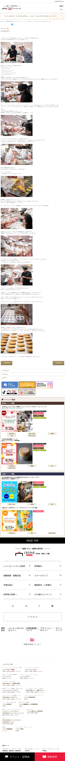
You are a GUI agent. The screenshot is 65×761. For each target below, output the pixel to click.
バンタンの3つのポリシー (16, 629)
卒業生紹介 (8, 585)
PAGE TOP (32, 540)
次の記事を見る (7, 362)
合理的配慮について (32, 629)
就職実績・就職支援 (12, 575)
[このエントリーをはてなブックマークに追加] (12, 24)
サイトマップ (59, 629)
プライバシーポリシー (46, 629)
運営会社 (3, 629)
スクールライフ (41, 575)
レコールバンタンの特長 (14, 566)
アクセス (33, 616)
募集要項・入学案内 (42, 585)
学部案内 (38, 566)
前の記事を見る (59, 362)
